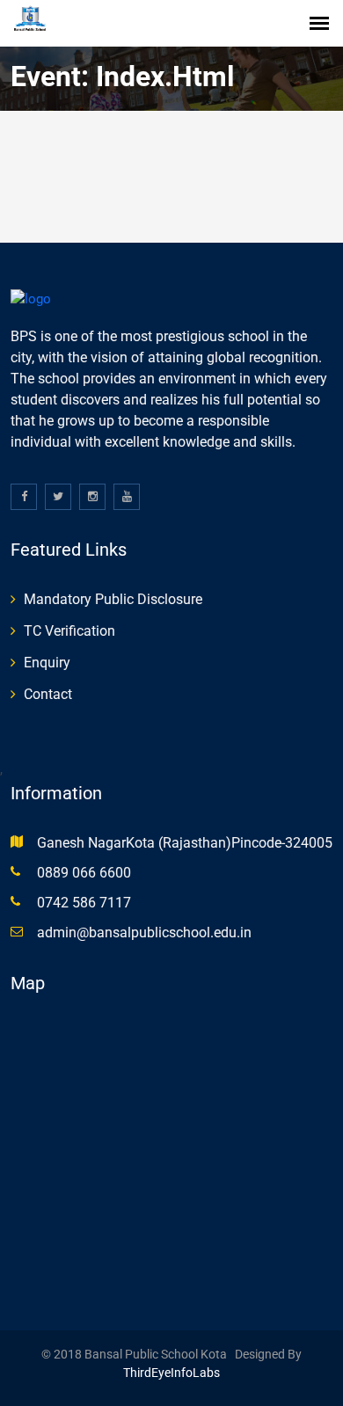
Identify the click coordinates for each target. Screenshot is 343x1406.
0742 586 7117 (84, 902)
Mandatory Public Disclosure (113, 599)
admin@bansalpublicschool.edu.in (144, 932)
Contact (48, 694)
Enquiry (47, 662)
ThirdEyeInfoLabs (171, 1373)
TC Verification (69, 631)
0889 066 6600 (84, 872)
